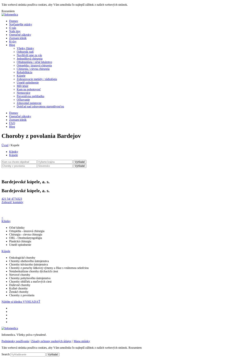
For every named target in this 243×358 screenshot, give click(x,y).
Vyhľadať (80, 161)
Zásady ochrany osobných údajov (51, 341)
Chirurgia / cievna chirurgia (33, 68)
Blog (12, 45)
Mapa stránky (82, 341)
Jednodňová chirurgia (30, 58)
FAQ (12, 123)
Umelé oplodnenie (28, 82)
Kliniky (13, 151)
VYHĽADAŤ (31, 301)
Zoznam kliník (18, 38)
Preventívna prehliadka (30, 96)
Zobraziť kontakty (12, 202)
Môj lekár (22, 86)
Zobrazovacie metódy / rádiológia (37, 79)
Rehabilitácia (24, 72)
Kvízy (13, 41)
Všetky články (25, 48)
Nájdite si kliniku (12, 301)
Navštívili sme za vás (29, 55)
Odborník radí (25, 51)
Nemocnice (23, 92)
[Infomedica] (10, 14)
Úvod (5, 145)
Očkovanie (23, 99)
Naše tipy (15, 31)
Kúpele (21, 75)
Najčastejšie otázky (20, 24)
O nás (12, 27)
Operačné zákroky (20, 34)
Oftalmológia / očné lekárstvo (34, 62)
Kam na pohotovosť (29, 89)
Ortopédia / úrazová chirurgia (34, 65)
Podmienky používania (15, 341)
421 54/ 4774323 (12, 198)
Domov (13, 21)
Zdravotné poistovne (29, 103)
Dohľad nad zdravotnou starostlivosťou (40, 106)
